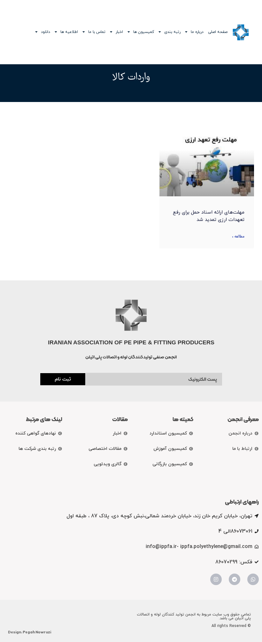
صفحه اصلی (217, 32)
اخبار (119, 32)
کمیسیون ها (143, 32)
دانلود (45, 32)
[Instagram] (216, 579)
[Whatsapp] (253, 579)
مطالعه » (238, 236)
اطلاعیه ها (69, 32)
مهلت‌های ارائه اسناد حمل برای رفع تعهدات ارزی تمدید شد (208, 216)
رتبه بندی (172, 32)
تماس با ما (96, 32)
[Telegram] (234, 579)
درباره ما (197, 32)
